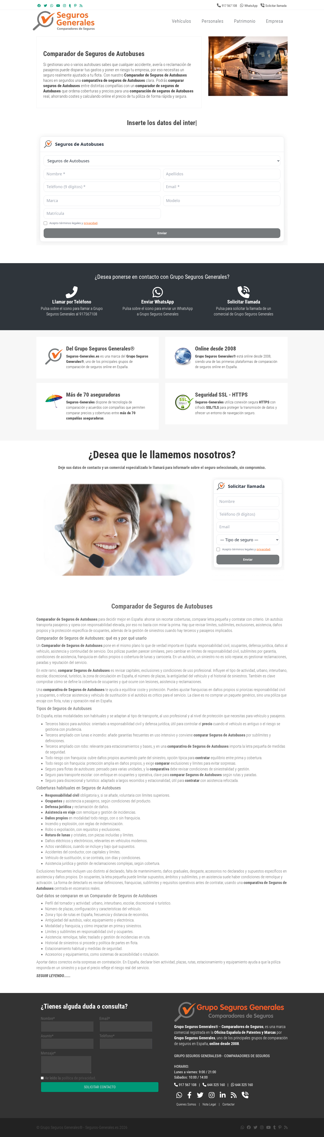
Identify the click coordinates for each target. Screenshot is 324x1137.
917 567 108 (229, 6)
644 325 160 (216, 1085)
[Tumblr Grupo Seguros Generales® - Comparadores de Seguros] (70, 6)
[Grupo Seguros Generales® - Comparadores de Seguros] (117, 28)
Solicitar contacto (100, 1087)
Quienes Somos (186, 1104)
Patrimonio (244, 21)
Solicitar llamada (276, 6)
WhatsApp (250, 6)
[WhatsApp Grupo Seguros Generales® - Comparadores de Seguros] (51, 6)
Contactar (228, 1104)
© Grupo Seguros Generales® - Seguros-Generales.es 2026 (81, 1127)
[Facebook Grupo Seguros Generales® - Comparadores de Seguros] (39, 6)
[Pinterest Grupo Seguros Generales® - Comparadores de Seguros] (75, 6)
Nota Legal (209, 1104)
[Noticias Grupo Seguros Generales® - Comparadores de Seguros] (81, 6)
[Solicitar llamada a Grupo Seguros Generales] (245, 1096)
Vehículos (181, 21)
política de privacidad (78, 1078)
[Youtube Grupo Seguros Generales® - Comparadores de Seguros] (58, 6)
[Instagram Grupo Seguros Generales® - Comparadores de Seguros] (64, 6)
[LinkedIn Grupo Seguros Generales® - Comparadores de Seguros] (223, 1096)
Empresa (274, 21)
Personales (212, 21)
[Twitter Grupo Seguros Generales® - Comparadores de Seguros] (45, 6)
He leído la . (70, 1078)
